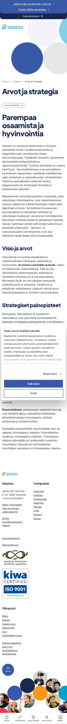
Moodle (6, 620)
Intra (4, 631)
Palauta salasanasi (11, 643)
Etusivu (5, 81)
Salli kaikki (33, 383)
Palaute (6, 525)
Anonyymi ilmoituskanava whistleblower (10, 650)
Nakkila (37, 506)
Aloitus (7, 720)
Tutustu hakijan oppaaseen (32, 9)
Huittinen (38, 495)
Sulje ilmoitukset (31, 16)
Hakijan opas (8, 624)
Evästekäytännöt (11, 538)
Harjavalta (39, 491)
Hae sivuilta (47, 720)
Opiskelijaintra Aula (12, 635)
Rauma (37, 518)
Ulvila (36, 510)
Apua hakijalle (33, 720)
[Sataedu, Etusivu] (12, 27)
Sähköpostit (8, 627)
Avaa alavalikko (12, 105)
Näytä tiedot (50, 373)
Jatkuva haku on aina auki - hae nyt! (32, 3)
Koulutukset (20, 720)
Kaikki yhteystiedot (12, 504)
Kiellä (33, 393)
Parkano (38, 514)
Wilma (5, 616)
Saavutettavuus (10, 544)
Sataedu (17, 81)
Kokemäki (39, 503)
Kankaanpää (40, 499)
